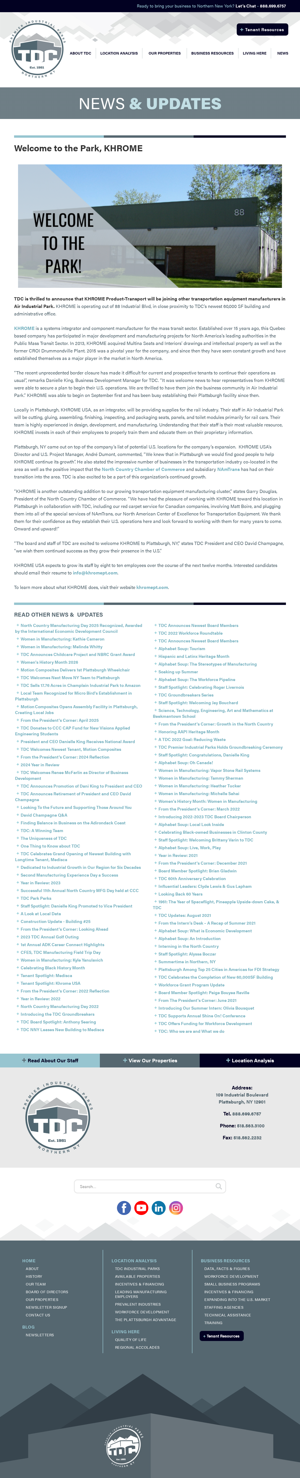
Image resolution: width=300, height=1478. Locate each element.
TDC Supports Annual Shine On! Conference (201, 1016)
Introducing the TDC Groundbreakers (57, 1014)
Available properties (137, 1276)
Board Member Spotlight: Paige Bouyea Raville (203, 992)
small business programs (232, 1284)
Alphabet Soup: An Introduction (189, 938)
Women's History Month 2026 (49, 662)
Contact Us (38, 1315)
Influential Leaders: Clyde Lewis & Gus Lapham (205, 886)
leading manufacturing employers (141, 1294)
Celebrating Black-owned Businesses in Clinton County (212, 832)
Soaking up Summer (178, 671)
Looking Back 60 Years (180, 894)
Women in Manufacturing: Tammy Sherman (200, 778)
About (32, 1268)
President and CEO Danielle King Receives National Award (78, 741)
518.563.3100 (242, 1125)
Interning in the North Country (188, 946)
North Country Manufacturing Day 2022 (60, 1006)
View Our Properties (150, 1059)
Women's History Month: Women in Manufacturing (207, 801)
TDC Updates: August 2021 (184, 915)
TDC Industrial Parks (137, 1268)
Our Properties (165, 53)
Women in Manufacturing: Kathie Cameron (63, 639)
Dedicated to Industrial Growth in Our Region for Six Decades (81, 867)
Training (213, 1322)
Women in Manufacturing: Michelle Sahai (198, 793)
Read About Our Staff (50, 1059)
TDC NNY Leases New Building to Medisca (62, 1029)
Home (28, 1260)
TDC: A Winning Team (42, 830)
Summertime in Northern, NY (187, 961)
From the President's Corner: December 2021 (202, 863)
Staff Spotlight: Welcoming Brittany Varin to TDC (205, 840)
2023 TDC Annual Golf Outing (50, 937)
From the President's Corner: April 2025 (60, 720)
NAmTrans (228, 469)
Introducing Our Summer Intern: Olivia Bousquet (206, 1008)
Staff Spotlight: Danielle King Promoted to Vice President (76, 906)
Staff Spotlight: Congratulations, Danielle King (203, 755)
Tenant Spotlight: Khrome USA (50, 983)
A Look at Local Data (41, 913)
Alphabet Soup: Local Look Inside (191, 824)
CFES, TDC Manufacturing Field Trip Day (61, 952)
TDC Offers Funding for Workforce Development (205, 1023)
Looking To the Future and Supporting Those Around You (76, 807)
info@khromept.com (95, 572)
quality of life (131, 1339)
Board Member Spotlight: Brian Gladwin (197, 871)
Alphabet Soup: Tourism (181, 648)
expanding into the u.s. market (237, 1299)
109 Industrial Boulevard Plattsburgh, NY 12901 (242, 1094)
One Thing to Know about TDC (50, 846)
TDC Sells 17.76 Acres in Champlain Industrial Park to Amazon (81, 685)
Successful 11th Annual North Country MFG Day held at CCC (80, 890)
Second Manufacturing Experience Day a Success (69, 875)
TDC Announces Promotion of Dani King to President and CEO (81, 786)
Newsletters (40, 1334)
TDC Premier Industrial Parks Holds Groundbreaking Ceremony (220, 747)
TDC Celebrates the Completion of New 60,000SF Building (215, 977)
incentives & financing (139, 1284)
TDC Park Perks (36, 898)
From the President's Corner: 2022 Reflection (65, 991)
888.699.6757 (242, 1113)
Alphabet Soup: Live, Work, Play (189, 847)
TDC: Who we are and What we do (191, 1031)
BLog (28, 1327)
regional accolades (137, 1347)
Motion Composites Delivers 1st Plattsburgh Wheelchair (75, 670)
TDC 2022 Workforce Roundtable (190, 633)
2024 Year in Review (40, 764)
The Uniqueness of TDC (44, 838)
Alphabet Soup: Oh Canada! (185, 762)
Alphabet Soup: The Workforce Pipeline (196, 679)
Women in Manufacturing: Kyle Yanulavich (62, 960)
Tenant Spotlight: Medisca (46, 975)
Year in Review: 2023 (40, 882)
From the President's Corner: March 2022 (199, 809)
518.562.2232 (242, 1137)
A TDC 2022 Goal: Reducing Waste (192, 739)
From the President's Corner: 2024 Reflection (65, 757)
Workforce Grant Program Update (191, 985)
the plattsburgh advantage (145, 1319)
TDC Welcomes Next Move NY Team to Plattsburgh (70, 677)
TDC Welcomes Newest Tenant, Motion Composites (71, 749)
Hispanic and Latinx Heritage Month (193, 656)
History (34, 1276)
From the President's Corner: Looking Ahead (64, 929)
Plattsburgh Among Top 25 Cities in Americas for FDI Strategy (218, 969)
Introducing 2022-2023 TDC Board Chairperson (204, 816)
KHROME (24, 328)
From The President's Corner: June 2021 (197, 1000)
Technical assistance (227, 1315)
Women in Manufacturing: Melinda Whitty (61, 646)
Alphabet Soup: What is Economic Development (205, 930)
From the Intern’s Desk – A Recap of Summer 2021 (206, 923)
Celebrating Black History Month (53, 968)
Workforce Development (142, 1312)
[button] (80, 53)
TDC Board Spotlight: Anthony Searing (58, 1022)
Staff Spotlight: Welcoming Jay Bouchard (198, 702)
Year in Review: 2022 (40, 998)
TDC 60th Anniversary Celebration (192, 878)
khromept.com (152, 587)
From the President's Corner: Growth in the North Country (215, 724)
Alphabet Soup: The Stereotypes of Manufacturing (207, 664)
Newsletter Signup (46, 1307)
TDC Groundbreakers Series (186, 695)
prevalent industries (138, 1304)
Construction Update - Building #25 (55, 921)
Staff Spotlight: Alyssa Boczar (187, 954)
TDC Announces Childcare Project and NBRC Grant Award (78, 654)
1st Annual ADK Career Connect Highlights (62, 944)
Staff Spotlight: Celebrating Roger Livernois (201, 687)
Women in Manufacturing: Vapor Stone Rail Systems (209, 770)
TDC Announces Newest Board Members (198, 625)
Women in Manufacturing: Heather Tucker (199, 786)
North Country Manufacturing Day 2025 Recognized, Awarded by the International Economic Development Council (78, 628)
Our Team (36, 1284)
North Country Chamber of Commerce (143, 469)
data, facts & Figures (227, 1268)
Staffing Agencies (224, 1307)
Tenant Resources (262, 29)
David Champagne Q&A (44, 815)
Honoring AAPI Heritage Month (188, 731)
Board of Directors (47, 1291)
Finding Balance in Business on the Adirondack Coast (73, 823)
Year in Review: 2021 (178, 855)
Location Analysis (250, 1059)
